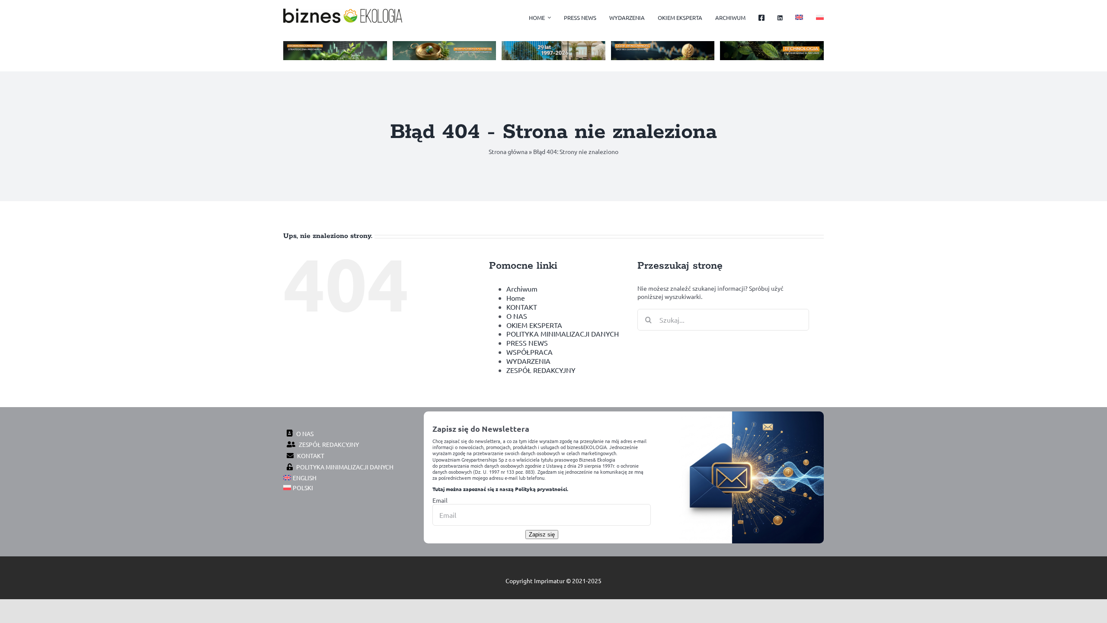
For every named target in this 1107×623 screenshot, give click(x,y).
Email (440, 500)
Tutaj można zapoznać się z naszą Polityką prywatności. (500, 488)
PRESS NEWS (527, 342)
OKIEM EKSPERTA (534, 325)
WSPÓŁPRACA (529, 351)
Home (515, 297)
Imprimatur (549, 580)
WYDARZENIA (528, 360)
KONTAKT (521, 306)
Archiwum (522, 288)
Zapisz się (542, 534)
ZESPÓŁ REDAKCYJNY (541, 370)
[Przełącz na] (799, 18)
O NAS (516, 316)
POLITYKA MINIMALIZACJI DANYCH (562, 333)
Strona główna (508, 151)
